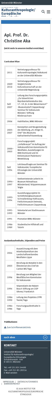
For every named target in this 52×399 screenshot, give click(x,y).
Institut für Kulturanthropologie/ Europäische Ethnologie (18, 12)
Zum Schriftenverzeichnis (19, 327)
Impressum (8, 382)
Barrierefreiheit (12, 384)
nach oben (9, 337)
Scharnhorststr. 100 (13, 359)
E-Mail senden (10, 373)
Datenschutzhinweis (28, 382)
